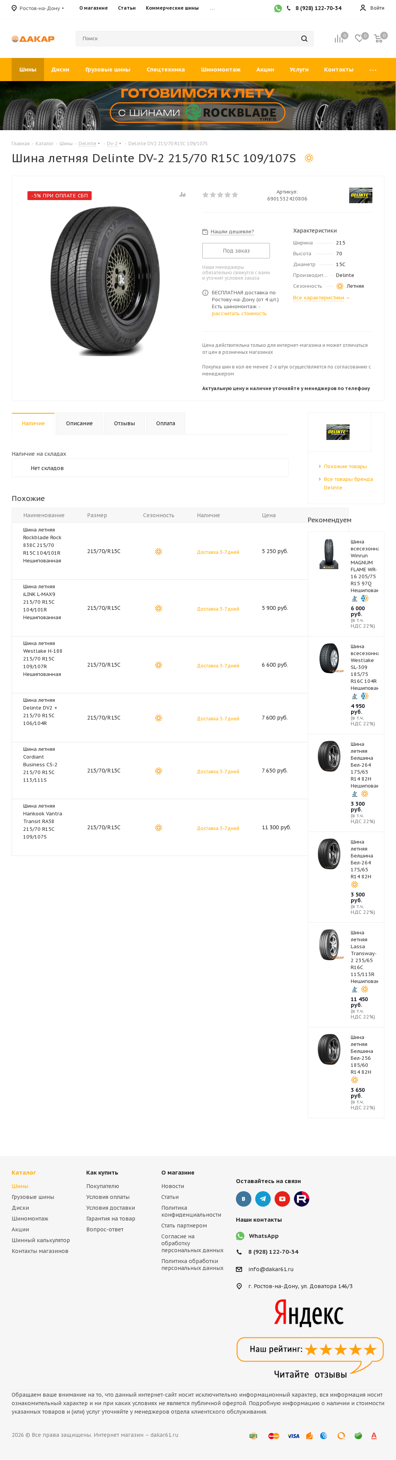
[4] (228, 195)
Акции (20, 1229)
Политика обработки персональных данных (192, 1265)
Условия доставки (110, 1207)
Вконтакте (243, 1199)
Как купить (102, 1172)
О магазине (178, 1172)
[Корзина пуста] (378, 38)
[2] (213, 195)
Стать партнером (184, 1225)
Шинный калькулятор (41, 1240)
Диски (20, 1207)
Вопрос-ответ (104, 1229)
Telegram (263, 1199)
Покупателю (102, 1186)
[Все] (372, 69)
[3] (220, 195)
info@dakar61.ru (271, 1269)
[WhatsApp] (278, 9)
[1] (206, 195)
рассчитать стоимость (239, 313)
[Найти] (304, 38)
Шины (20, 1186)
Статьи (170, 1196)
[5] (235, 195)
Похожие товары (345, 466)
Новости (172, 1186)
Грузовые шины (33, 1196)
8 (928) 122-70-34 (273, 1251)
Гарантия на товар (110, 1218)
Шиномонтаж (30, 1218)
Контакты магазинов (40, 1251)
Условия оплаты (108, 1196)
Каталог (24, 1172)
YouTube (282, 1199)
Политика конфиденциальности (191, 1211)
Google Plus (301, 1199)
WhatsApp (264, 1235)
